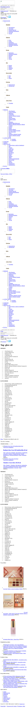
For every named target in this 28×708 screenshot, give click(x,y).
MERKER (5, 109)
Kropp (7, 50)
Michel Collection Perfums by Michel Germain (16, 366)
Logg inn (8, 6)
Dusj (10, 75)
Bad (9, 77)
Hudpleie (8, 24)
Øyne (10, 40)
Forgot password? (4, 11)
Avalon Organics (12, 112)
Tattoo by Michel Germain (14, 135)
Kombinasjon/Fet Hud (13, 466)
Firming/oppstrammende (14, 158)
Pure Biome (11, 152)
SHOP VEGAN (6, 144)
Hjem (2, 439)
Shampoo (11, 68)
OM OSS (5, 700)
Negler (7, 107)
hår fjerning (8, 402)
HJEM (4, 691)
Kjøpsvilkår (3, 706)
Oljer (7, 416)
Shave (10, 57)
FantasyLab (21, 704)
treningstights (8, 430)
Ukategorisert (11, 163)
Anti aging (11, 28)
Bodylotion (11, 52)
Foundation (11, 42)
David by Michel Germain (14, 116)
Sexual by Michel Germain (14, 130)
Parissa (10, 128)
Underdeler (13, 140)
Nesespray (8, 390)
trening (7, 427)
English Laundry (12, 119)
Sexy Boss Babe (12, 131)
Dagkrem (10, 453)
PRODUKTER (6, 20)
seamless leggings (9, 421)
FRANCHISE (6, 699)
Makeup (8, 37)
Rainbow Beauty (12, 129)
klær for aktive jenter (10, 405)
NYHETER (5, 141)
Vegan (7, 432)
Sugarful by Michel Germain (15, 134)
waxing (7, 434)
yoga (6, 435)
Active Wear (9, 100)
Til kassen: (5, 168)
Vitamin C (8, 465)
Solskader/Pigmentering (14, 31)
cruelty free (11, 149)
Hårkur (10, 66)
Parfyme (8, 82)
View (4, 447)
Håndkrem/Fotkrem (13, 54)
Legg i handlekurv (9, 447)
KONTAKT (6, 701)
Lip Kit (7, 389)
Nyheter (10, 147)
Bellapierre (11, 113)
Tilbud (10, 157)
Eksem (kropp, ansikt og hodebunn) (16, 145)
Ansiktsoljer (24, 452)
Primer (19, 455)
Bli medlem (3, 6)
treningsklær (8, 428)
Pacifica (10, 127)
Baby (7, 89)
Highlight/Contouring (13, 45)
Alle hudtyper (12, 27)
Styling (10, 69)
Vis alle (10, 33)
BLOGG (5, 166)
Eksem (10, 56)
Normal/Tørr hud (12, 30)
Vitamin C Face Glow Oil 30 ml (12, 462)
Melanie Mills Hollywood (14, 123)
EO (9, 120)
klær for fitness (9, 406)
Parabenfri (11, 150)
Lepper (10, 41)
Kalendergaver (12, 164)
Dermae (10, 117)
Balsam (10, 65)
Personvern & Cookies (12, 706)
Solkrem (8, 95)
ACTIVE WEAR (7, 138)
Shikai (10, 133)
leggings (7, 409)
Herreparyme (11, 86)
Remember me (13, 11)
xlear (10, 136)
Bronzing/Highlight (13, 43)
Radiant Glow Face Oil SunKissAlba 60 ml (15, 450)
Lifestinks (11, 122)
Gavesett (7, 400)
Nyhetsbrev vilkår (21, 706)
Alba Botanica (12, 111)
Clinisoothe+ (11, 114)
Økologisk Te (8, 415)
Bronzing (11, 55)
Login (2, 331)
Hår (7, 62)
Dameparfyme (12, 84)
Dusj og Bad (9, 73)
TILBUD (5, 142)
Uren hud (11, 32)
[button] (3, 17)
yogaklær (7, 436)
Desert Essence (12, 118)
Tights (7, 424)
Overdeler (11, 103)
